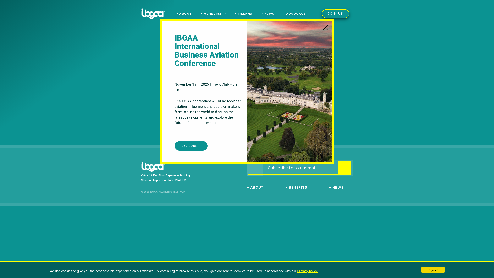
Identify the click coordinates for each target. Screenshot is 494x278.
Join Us (335, 13)
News (338, 187)
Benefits (298, 187)
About (257, 187)
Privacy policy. (307, 270)
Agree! (433, 269)
